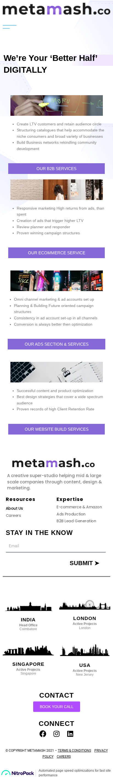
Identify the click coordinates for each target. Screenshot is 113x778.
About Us (14, 508)
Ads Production (71, 514)
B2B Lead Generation (76, 521)
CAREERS (64, 757)
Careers (13, 515)
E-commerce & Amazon (79, 507)
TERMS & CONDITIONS (74, 750)
